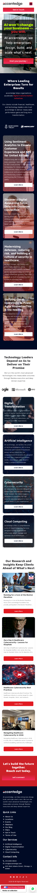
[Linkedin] (17, 877)
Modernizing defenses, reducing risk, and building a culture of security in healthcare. (18, 253)
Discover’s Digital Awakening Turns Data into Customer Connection (17, 204)
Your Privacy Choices (15, 887)
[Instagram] (20, 877)
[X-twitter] (26, 877)
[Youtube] (13, 877)
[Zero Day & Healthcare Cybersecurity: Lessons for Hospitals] (18, 627)
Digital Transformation (14, 404)
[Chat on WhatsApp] (33, 889)
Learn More (19, 611)
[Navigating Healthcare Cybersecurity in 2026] (18, 720)
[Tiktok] (23, 877)
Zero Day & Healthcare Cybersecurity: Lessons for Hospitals (16, 642)
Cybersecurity (13, 482)
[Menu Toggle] (30, 3)
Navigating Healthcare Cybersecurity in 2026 (13, 734)
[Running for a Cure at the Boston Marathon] (18, 582)
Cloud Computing (15, 521)
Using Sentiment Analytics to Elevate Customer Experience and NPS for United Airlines (17, 148)
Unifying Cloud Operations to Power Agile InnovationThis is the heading (17, 304)
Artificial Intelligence (18, 440)
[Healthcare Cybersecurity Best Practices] (18, 675)
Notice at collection (9, 891)
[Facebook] (10, 877)
